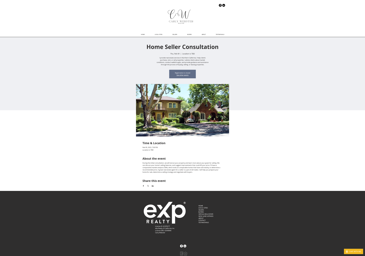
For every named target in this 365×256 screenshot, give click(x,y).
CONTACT (202, 220)
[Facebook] (220, 5)
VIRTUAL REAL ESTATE (205, 214)
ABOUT (201, 218)
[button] (158, 34)
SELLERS (201, 210)
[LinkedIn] (223, 5)
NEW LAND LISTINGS (205, 216)
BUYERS (201, 212)
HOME (200, 206)
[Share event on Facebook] (143, 186)
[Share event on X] (148, 186)
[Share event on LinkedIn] (153, 186)
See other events (183, 75)
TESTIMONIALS (203, 223)
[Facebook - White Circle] (181, 246)
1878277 (167, 226)
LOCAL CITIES (203, 208)
